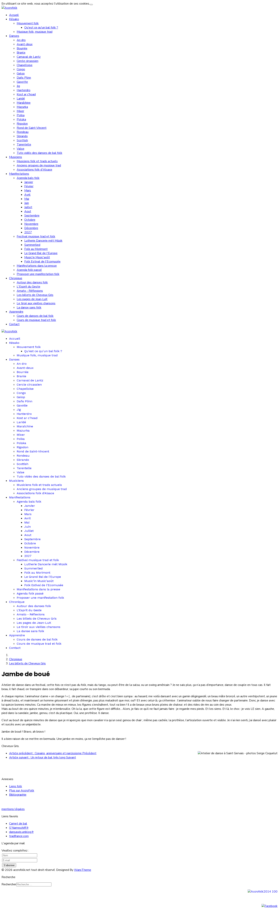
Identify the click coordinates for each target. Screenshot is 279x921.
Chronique (15, 278)
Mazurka (22, 107)
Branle (21, 53)
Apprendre (16, 312)
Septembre (31, 215)
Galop (21, 73)
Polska (21, 119)
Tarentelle (24, 144)
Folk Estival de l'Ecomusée (42, 261)
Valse (20, 149)
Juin (26, 203)
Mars (27, 190)
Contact (14, 324)
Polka (20, 115)
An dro (21, 40)
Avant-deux (24, 44)
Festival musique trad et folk (36, 236)
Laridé (21, 98)
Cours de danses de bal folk (35, 316)
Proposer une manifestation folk (38, 274)
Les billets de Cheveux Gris (35, 295)
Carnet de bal (18, 823)
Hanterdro (23, 90)
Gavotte (22, 82)
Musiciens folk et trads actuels (37, 161)
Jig (18, 86)
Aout (27, 211)
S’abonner (9, 865)
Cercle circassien (27, 61)
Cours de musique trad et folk (36, 320)
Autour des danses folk (32, 282)
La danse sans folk (29, 307)
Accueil (14, 15)
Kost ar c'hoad (26, 94)
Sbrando (22, 136)
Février (28, 186)
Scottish (22, 140)
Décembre (31, 228)
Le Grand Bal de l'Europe (41, 253)
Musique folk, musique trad (34, 32)
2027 (28, 232)
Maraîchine (24, 103)
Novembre (31, 224)
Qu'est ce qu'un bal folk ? (41, 27)
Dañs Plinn (24, 78)
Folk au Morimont (36, 249)
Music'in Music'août (37, 257)
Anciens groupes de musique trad (39, 165)
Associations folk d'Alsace (34, 170)
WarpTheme (82, 870)
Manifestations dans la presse (37, 266)
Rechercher (9, 884)
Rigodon (22, 124)
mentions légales (13, 809)
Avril (27, 195)
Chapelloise (24, 65)
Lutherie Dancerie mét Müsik (43, 241)
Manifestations (19, 174)
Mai (26, 199)
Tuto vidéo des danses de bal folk (39, 153)
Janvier (28, 182)
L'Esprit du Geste (28, 287)
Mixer (20, 111)
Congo (21, 69)
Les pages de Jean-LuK (32, 299)
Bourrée (22, 48)
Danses (14, 36)
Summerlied (32, 245)
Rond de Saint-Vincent (31, 128)
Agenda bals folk (28, 178)
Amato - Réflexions (30, 291)
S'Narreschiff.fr (18, 828)
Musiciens (15, 157)
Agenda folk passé (29, 270)
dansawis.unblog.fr (21, 832)
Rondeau (22, 132)
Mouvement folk (28, 23)
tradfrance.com (19, 836)
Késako (14, 19)
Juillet (28, 207)
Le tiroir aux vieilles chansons (36, 303)
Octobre (29, 220)
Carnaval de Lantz (29, 57)
